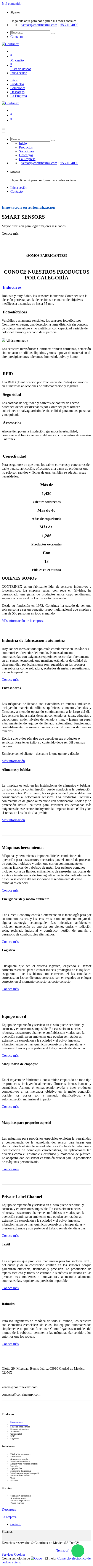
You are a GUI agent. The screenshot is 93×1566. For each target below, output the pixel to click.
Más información (13, 761)
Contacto (16, 37)
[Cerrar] (3, 132)
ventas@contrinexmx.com (39, 25)
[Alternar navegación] (3, 128)
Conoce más (10, 679)
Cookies (19, 1554)
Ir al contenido (11, 3)
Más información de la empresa (23, 621)
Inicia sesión (18, 73)
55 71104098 (69, 25)
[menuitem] (14, 80)
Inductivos (12, 287)
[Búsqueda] (53, 33)
